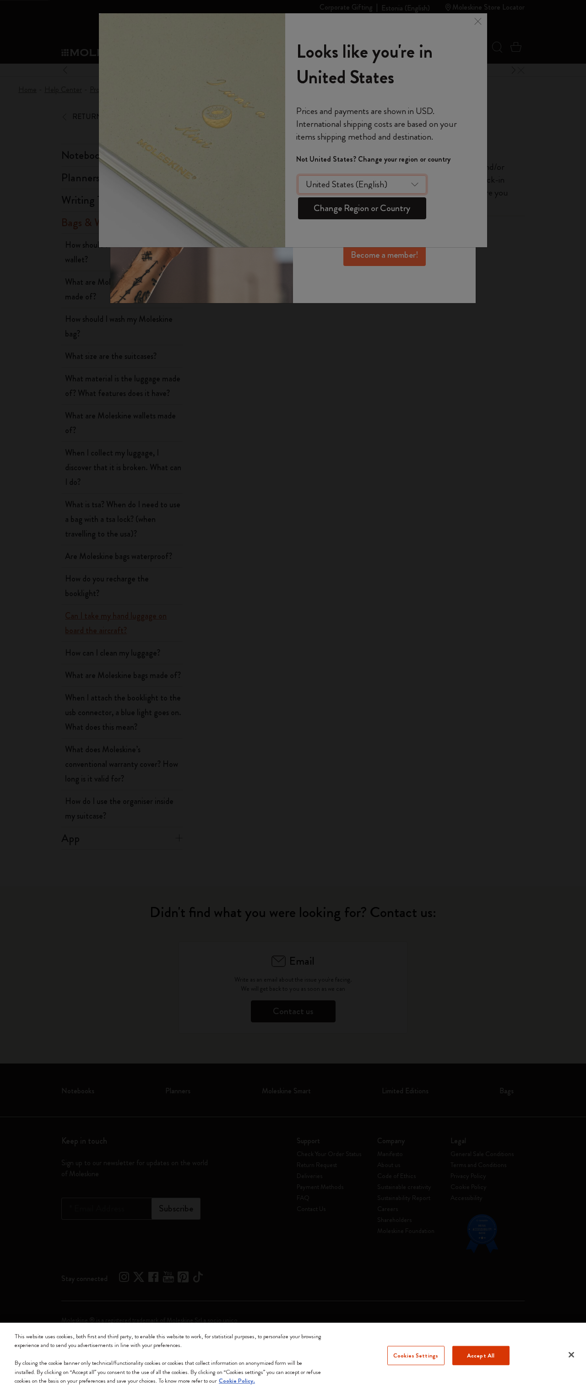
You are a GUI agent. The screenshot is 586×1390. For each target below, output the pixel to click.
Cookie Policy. (237, 1380)
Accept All (480, 1355)
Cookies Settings (415, 1355)
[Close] (571, 1355)
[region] (293, 1356)
